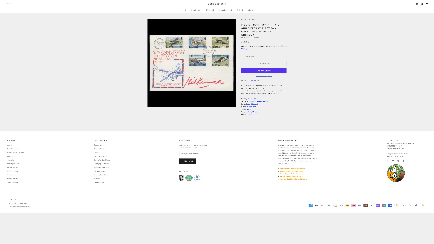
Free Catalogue (99, 182)
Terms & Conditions (101, 175)
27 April (250, 107)
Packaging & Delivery (101, 164)
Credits (96, 152)
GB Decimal (11, 175)
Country (195, 10)
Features (97, 179)
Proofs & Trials (12, 167)
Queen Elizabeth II (252, 104)
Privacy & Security (100, 171)
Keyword (210, 10)
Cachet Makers (12, 179)
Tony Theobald (253, 112)
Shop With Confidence (102, 160)
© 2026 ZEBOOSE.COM (18, 204)
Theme (240, 10)
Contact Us (98, 145)
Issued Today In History (15, 152)
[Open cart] (427, 4)
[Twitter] (252, 80)
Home (184, 10)
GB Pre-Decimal (13, 171)
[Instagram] (398, 161)
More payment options (264, 76)
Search (9, 145)
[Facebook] (249, 80)
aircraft (249, 109)
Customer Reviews (100, 156)
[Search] (422, 4)
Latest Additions (13, 149)
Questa (249, 114)
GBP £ (8, 3)
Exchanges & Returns (101, 167)
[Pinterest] (255, 80)
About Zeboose (99, 149)
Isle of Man (252, 99)
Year (250, 10)
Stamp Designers (13, 182)
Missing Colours (13, 164)
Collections (225, 10)
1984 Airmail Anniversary (258, 101)
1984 (255, 107)
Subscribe (188, 161)
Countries (10, 160)
